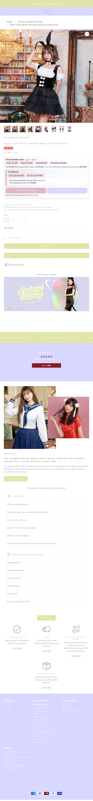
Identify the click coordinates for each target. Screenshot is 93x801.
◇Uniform (37, 714)
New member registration (72, 709)
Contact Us (8, 754)
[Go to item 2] (15, 129)
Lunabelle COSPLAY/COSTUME (42, 337)
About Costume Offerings (14, 765)
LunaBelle (8, 706)
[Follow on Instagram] (46, 775)
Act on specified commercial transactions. (20, 757)
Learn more (17, 648)
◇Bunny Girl (38, 725)
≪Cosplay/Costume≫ (42, 708)
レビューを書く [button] (46, 365)
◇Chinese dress (39, 722)
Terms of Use (9, 759)
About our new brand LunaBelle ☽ (46, 4)
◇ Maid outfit (38, 716)
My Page (65, 706)
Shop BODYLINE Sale (26, 190)
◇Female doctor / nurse (42, 730)
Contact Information (12, 768)
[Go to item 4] (30, 129)
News (64, 704)
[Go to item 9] (69, 129)
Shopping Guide (10, 751)
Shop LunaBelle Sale (67, 190)
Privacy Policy (9, 762)
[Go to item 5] (38, 129)
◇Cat (35, 728)
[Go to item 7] (53, 129)
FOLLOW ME (46, 618)
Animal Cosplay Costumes (30, 21)
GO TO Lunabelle (15, 479)
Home (9, 21)
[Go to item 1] (7, 129)
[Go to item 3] (22, 129)
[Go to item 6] (46, 129)
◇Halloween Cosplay (41, 711)
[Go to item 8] (61, 129)
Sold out (46, 255)
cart (63, 712)
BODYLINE (8, 704)
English (45, 783)
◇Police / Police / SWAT (42, 719)
